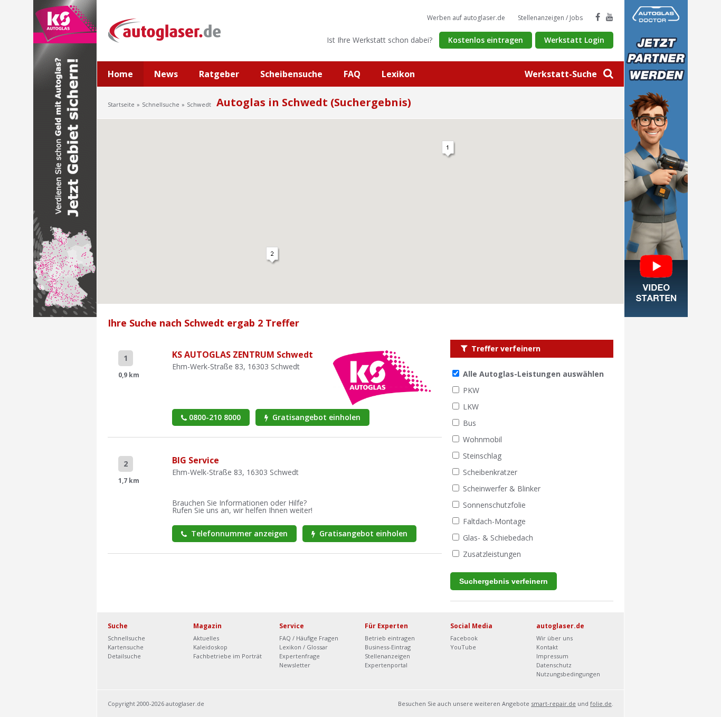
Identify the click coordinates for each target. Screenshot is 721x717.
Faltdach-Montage (494, 521)
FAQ (352, 74)
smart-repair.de (553, 703)
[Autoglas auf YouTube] (609, 17)
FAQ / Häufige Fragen (308, 638)
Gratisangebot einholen (315, 417)
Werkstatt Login (574, 40)
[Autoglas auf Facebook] (597, 17)
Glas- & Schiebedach (498, 538)
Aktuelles (206, 638)
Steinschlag (482, 456)
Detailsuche (124, 656)
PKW (471, 390)
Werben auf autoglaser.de (466, 17)
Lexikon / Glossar (303, 647)
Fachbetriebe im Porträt (227, 656)
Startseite (121, 104)
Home (120, 74)
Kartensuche (126, 647)
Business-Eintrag (388, 647)
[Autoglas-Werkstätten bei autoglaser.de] (172, 30)
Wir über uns (554, 638)
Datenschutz (554, 665)
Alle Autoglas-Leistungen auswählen (533, 374)
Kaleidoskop (210, 647)
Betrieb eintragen (390, 638)
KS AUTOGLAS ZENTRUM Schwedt (242, 354)
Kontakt (547, 647)
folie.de (601, 703)
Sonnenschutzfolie (494, 505)
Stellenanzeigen (387, 656)
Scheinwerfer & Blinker (501, 488)
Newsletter (294, 665)
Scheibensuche (291, 74)
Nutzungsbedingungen (568, 674)
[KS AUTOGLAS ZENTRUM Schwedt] (382, 377)
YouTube (463, 647)
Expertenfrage (299, 656)
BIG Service (195, 460)
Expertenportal (386, 665)
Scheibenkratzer (490, 472)
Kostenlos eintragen (485, 40)
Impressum (552, 656)
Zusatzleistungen (492, 554)
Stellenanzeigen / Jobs (550, 17)
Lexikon (398, 74)
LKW (471, 407)
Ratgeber (219, 74)
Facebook (464, 638)
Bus (469, 423)
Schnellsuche (160, 104)
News (166, 74)
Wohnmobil (482, 439)
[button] (449, 150)
